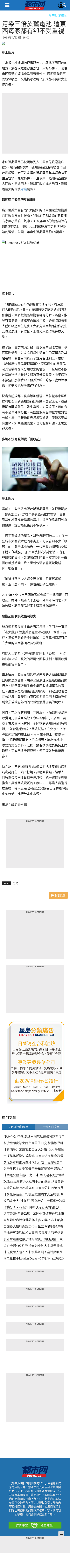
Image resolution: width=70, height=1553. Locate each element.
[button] (64, 5)
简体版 (53, 15)
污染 (24, 189)
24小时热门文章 (18, 1127)
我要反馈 (60, 895)
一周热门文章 (51, 1127)
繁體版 (62, 15)
